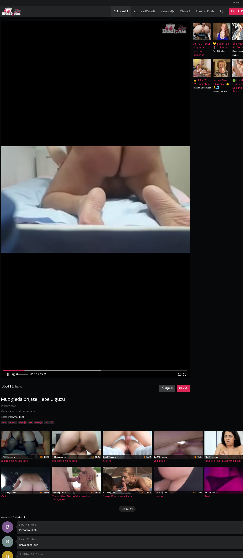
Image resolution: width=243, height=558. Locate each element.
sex (30, 422)
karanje (38, 422)
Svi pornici (121, 11)
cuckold (49, 422)
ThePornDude (205, 11)
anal (4, 422)
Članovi (185, 11)
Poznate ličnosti (144, 11)
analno (12, 422)
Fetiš (21, 417)
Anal (15, 417)
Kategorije (167, 11)
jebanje (22, 422)
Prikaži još (127, 509)
